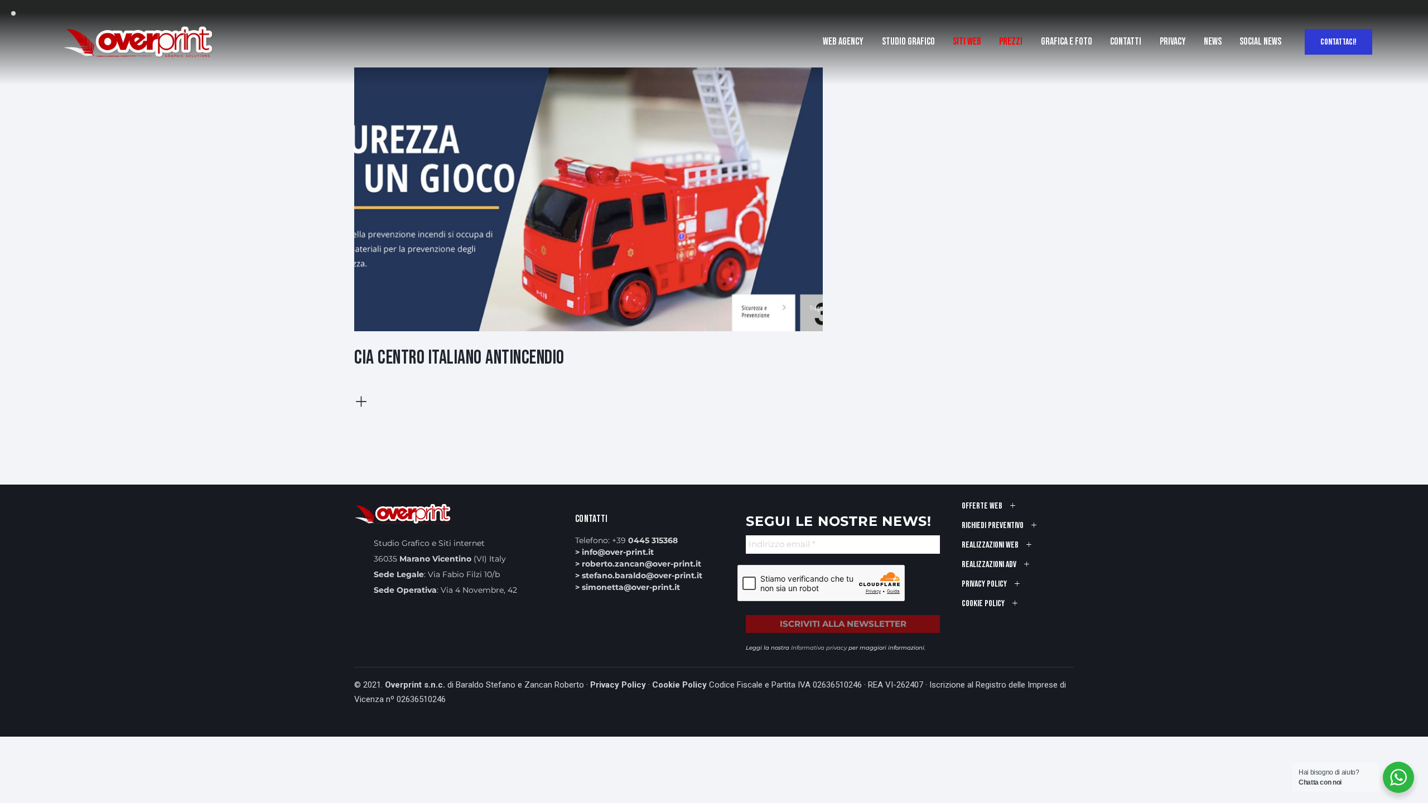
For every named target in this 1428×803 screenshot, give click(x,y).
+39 (645, 540)
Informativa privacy (819, 647)
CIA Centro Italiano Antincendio (459, 358)
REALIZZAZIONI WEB (990, 545)
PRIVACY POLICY (984, 584)
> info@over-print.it (614, 552)
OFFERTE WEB (982, 506)
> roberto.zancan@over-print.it (638, 564)
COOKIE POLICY (983, 603)
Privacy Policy (618, 685)
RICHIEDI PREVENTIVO (993, 525)
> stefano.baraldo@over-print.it (638, 575)
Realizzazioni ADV (989, 564)
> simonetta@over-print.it (627, 587)
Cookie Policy (679, 685)
